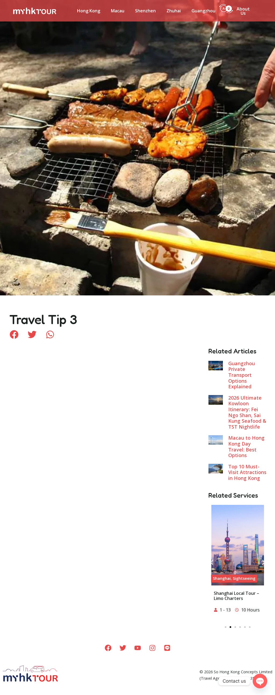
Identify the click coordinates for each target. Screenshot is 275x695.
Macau (117, 11)
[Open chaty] (260, 681)
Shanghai (222, 578)
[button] (14, 334)
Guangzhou (203, 11)
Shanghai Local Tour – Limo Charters (236, 595)
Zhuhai (174, 11)
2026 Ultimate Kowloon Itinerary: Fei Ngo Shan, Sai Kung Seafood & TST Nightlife (247, 412)
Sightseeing (244, 578)
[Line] (167, 648)
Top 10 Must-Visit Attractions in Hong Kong (247, 472)
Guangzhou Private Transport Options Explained (241, 375)
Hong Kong (88, 11)
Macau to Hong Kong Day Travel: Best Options (246, 446)
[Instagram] (152, 648)
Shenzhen (145, 11)
